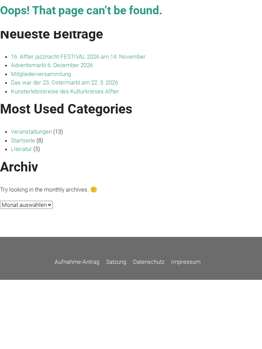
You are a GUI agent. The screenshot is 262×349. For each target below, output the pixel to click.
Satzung (116, 261)
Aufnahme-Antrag (77, 261)
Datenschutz (148, 261)
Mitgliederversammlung (41, 74)
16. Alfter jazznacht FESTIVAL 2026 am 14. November (78, 56)
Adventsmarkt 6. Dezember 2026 (52, 65)
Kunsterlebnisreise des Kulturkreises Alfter (65, 91)
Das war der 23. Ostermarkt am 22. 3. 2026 (64, 82)
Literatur (21, 149)
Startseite (23, 140)
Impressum (186, 261)
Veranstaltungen (31, 131)
